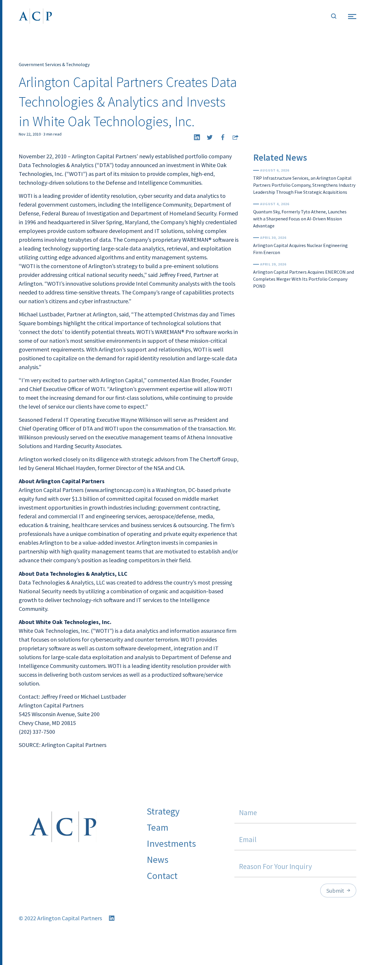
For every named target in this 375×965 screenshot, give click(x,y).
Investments (171, 843)
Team (157, 827)
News (157, 859)
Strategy (163, 811)
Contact (162, 876)
